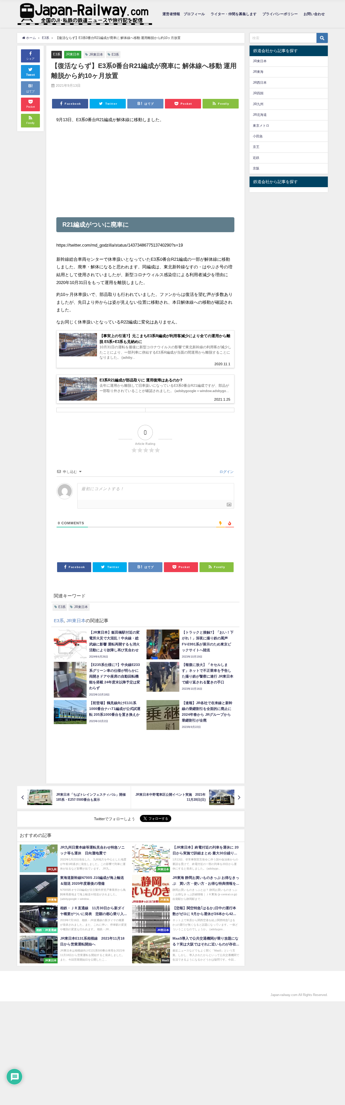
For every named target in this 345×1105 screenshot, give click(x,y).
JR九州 (258, 104)
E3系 (56, 54)
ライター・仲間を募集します (234, 14)
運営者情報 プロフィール (183, 14)
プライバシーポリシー (280, 14)
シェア (30, 58)
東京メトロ (261, 125)
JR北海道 (260, 114)
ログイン (226, 471)
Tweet (30, 75)
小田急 (258, 136)
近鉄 (256, 157)
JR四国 (258, 93)
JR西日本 (260, 82)
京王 (256, 146)
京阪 (256, 168)
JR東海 (258, 71)
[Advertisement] (145, 170)
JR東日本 (73, 54)
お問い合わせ (314, 14)
